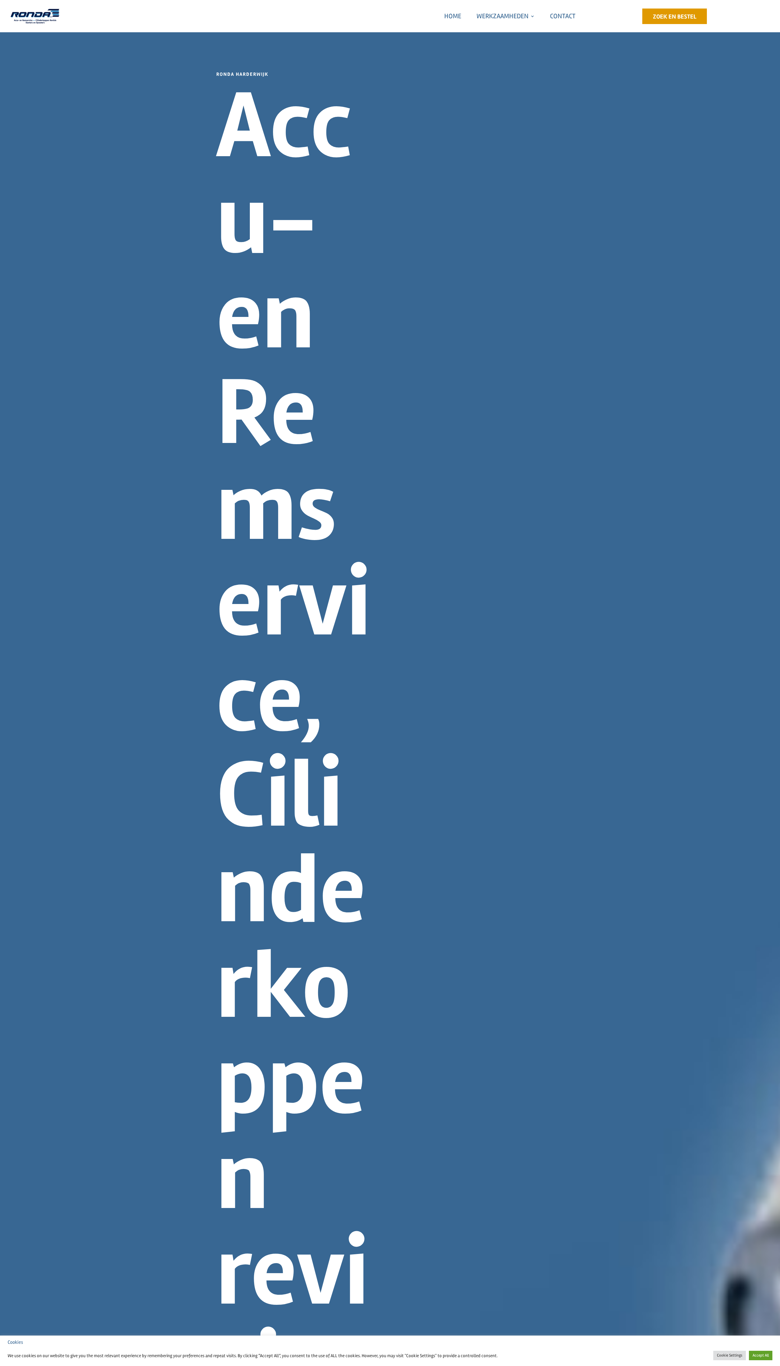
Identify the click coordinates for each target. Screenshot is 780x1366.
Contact (563, 16)
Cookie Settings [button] (729, 1355)
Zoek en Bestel (674, 16)
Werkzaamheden (503, 16)
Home (452, 16)
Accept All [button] (761, 1355)
